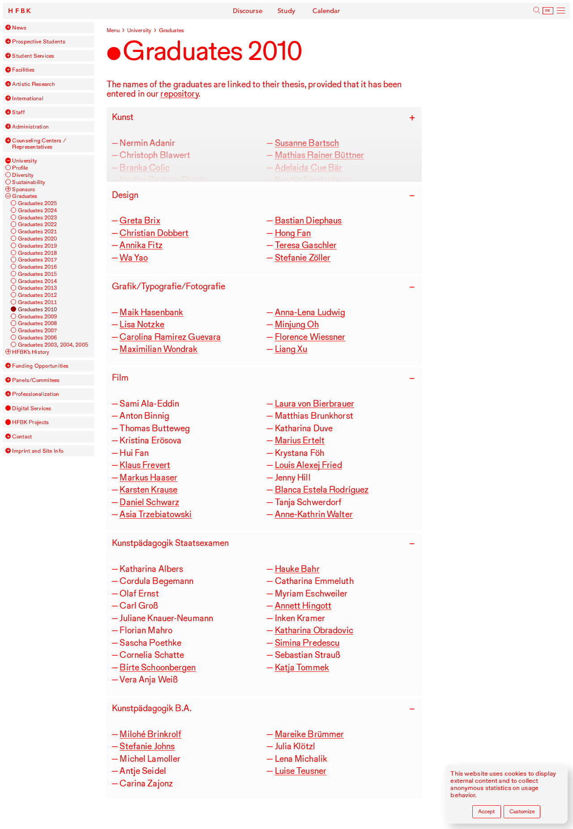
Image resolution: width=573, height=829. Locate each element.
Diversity (23, 175)
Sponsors (23, 189)
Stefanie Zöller (303, 257)
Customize (522, 811)
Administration (30, 126)
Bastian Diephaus (308, 220)
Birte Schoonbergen (158, 667)
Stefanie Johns (147, 746)
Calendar (326, 11)
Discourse (247, 11)
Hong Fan (293, 233)
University (24, 160)
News (19, 27)
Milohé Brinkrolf (150, 734)
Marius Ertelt (300, 440)
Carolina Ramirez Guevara (170, 336)
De (548, 11)
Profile (20, 168)
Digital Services (31, 408)
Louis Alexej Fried (308, 465)
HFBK (20, 11)
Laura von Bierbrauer (314, 403)
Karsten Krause (148, 489)
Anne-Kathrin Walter (314, 514)
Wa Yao (134, 257)
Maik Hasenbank (151, 312)
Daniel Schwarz (149, 502)
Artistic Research (33, 84)
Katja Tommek (302, 667)
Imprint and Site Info (37, 451)
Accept (486, 811)
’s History (30, 352)
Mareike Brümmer (309, 734)
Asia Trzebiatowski (156, 514)
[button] (8, 27)
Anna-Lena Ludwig (310, 312)
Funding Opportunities (40, 366)
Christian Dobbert (154, 233)
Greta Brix (140, 220)
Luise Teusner (301, 770)
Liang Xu (291, 349)
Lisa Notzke (142, 324)
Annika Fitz (141, 245)
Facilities (23, 70)
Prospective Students (38, 41)
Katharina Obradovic (314, 630)
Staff (18, 112)
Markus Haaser (148, 477)
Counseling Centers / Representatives (38, 143)
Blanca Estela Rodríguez (322, 489)
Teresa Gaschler (306, 245)
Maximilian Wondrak (158, 349)
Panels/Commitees (36, 380)
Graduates (24, 196)
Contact (22, 436)
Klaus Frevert (145, 465)
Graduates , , (53, 345)
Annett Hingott (303, 605)
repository (179, 93)
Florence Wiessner (310, 336)
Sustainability (28, 182)
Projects (30, 422)
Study (286, 11)
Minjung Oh (297, 324)
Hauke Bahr (297, 568)
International (27, 98)
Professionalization (35, 394)
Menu (113, 30)
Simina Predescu (307, 642)
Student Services (33, 56)
